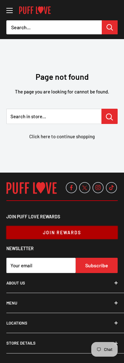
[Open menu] (9, 10)
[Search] (110, 27)
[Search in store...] (109, 116)
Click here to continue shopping (62, 136)
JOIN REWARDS (62, 232)
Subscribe (96, 265)
